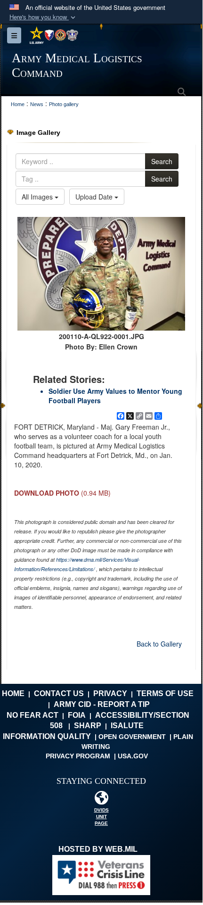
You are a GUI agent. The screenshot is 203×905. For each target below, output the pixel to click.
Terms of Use (165, 693)
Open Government (132, 736)
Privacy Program (78, 756)
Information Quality (47, 736)
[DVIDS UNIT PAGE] (101, 800)
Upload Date (94, 196)
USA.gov (133, 756)
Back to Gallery (159, 643)
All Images (38, 196)
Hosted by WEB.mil (98, 849)
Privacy (110, 693)
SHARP (87, 726)
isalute (127, 726)
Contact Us (59, 693)
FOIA (77, 715)
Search (161, 161)
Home (13, 693)
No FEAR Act (32, 715)
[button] (43, 17)
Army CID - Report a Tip (102, 704)
